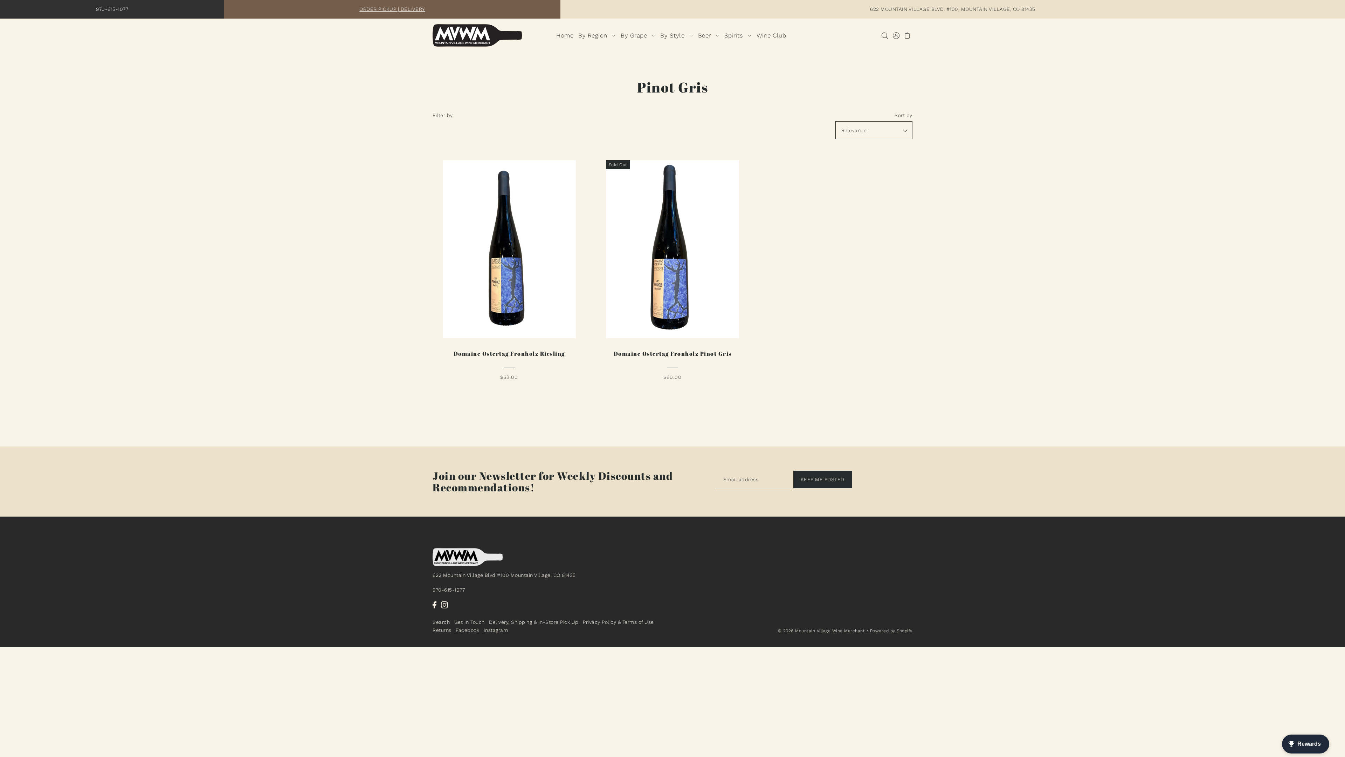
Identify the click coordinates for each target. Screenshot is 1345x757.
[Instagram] (444, 605)
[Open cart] (907, 35)
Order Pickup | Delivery (392, 9)
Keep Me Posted (822, 479)
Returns (442, 630)
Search (441, 622)
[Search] (884, 35)
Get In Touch (469, 622)
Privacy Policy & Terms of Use (618, 622)
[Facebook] (434, 605)
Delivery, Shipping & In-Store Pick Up (534, 622)
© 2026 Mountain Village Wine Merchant (821, 630)
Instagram (496, 630)
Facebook (467, 630)
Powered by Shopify (891, 630)
